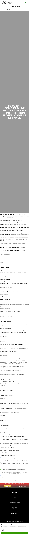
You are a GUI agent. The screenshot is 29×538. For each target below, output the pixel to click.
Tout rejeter (14, 535)
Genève (16, 214)
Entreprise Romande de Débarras (7, 437)
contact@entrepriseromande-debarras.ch (14, 521)
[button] (25, 2)
